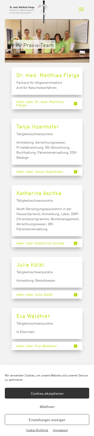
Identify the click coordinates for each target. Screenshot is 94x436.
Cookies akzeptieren (47, 393)
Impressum (60, 430)
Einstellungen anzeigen (47, 419)
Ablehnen (47, 406)
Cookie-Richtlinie (37, 430)
